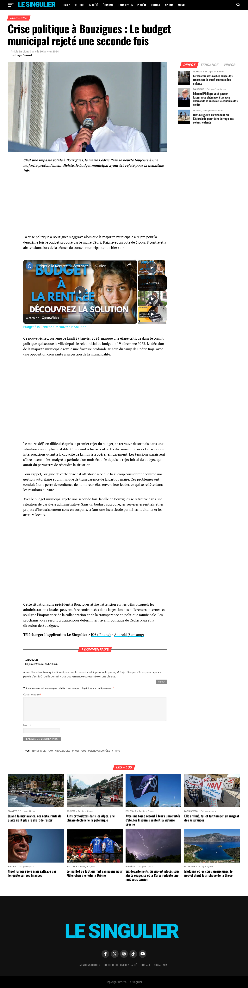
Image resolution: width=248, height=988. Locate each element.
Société (93, 5)
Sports (169, 5)
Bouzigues (63, 751)
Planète (141, 5)
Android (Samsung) (129, 634)
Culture (155, 5)
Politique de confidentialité (120, 965)
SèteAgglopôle (100, 751)
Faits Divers (126, 5)
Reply (161, 681)
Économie (108, 5)
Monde (182, 5)
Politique (79, 5)
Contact (145, 965)
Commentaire (32, 694)
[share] (129, 264)
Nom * (27, 725)
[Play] (152, 298)
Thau (65, 5)
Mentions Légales (89, 965)
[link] (29, 266)
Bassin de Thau (43, 751)
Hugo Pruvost (24, 55)
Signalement (161, 965)
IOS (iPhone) (101, 634)
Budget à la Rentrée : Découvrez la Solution (70, 266)
